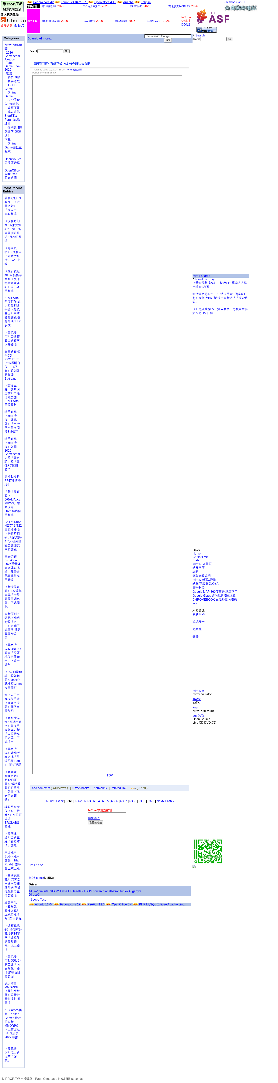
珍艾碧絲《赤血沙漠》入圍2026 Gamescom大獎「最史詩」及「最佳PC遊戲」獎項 (13, 454)
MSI (58, 891)
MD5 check (36, 877)
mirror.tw (198, 690)
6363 (87, 801)
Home (197, 553)
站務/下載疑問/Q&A (206, 583)
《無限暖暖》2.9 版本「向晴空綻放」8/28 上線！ (13, 256)
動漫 (9, 73)
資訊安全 (199, 621)
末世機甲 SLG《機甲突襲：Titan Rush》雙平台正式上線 (13, 860)
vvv (195, 603)
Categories (11, 38)
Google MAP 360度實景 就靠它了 (215, 591)
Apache (128, 2)
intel (46, 891)
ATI (31, 891)
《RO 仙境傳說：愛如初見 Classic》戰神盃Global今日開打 (14, 679)
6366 (114, 801)
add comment (41, 788)
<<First (50, 801)
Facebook (230, 2)
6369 (141, 801)
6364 (96, 801)
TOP (110, 775)
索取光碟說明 (202, 575)
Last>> (169, 801)
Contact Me (200, 556)
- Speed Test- (38, 899)
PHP (142, 904)
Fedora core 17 (70, 904)
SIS (52, 891)
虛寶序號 (12, 107)
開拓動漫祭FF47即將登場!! (13, 480)
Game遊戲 (12, 103)
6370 (151, 801)
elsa (64, 891)
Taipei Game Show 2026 (13, 66)
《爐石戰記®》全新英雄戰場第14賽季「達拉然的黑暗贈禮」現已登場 (13, 937)
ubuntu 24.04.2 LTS (74, 2)
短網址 (197, 629)
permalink (100, 788)
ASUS (88, 891)
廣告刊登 (199, 587)
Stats (196, 560)
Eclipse (146, 2)
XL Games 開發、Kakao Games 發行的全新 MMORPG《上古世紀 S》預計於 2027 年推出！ (13, 1025)
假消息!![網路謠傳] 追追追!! (13, 131)
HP (70, 891)
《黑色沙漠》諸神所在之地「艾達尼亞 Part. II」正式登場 (13, 756)
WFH (241, 2)
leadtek (78, 891)
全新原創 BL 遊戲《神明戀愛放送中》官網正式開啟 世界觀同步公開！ (13, 625)
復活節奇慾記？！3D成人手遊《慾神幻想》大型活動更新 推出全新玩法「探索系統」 (220, 298)
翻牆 (196, 636)
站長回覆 (199, 567)
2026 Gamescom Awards (12, 56)
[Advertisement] (205, 104)
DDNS (185, 24)
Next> (161, 801)
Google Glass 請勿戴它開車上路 (214, 595)
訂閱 (196, 571)
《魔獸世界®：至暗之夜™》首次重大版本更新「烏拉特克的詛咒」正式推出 (13, 729)
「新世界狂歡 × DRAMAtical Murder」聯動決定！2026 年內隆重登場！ (13, 503)
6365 (105, 801)
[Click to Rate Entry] (132, 788)
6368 (132, 801)
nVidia (38, 891)
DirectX (34, 894)
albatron (114, 891)
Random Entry (205, 279)
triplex (124, 891)
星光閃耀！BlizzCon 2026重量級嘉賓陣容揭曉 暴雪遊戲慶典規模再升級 (12, 568)
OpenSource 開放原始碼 (13, 159)
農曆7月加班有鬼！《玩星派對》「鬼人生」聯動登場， (13, 206)
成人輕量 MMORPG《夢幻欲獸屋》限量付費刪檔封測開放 (12, 993)
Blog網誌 (11, 115)
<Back (59, 801)
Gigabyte (135, 891)
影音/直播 (12, 77)
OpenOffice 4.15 (105, 2)
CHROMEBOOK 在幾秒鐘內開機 (215, 599)
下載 (8, 139)
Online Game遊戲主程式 (13, 147)
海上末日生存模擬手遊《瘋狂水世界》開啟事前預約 (12, 702)
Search (200, 35)
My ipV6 (18, 25)
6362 (78, 801)
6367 (123, 801)
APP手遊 (12, 99)
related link (119, 788)
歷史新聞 (11, 177)
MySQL (151, 904)
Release (36, 865)
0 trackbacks (80, 788)
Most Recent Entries (12, 189)
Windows (11, 173)
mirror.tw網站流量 (204, 579)
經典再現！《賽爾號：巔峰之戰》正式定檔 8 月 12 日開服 (13, 910)
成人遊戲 (12, 111)
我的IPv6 (199, 614)
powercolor (100, 891)
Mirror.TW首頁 (202, 563)
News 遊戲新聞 (74, 69)
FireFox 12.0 (96, 904)
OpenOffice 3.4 (122, 904)
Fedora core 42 (43, 2)
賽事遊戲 (12, 81)
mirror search (201, 275)
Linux (182, 904)
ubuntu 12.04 (44, 904)
